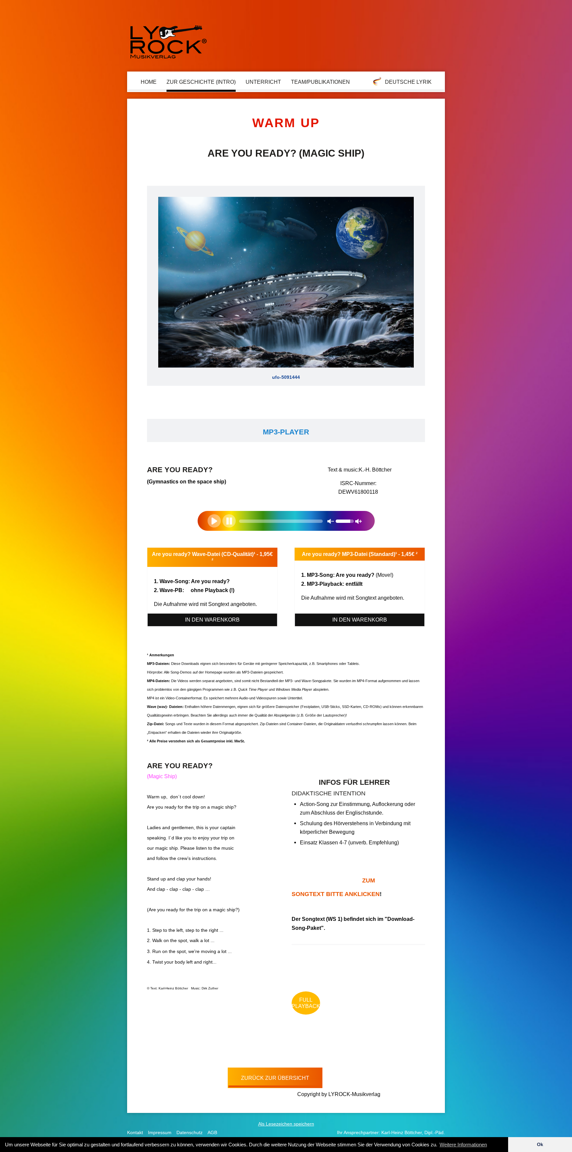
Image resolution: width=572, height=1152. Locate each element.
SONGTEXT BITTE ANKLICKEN (336, 887)
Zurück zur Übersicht (275, 1078)
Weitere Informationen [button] (463, 1144)
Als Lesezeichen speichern (286, 1124)
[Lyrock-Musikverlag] (168, 39)
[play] (214, 520)
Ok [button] (540, 1144)
